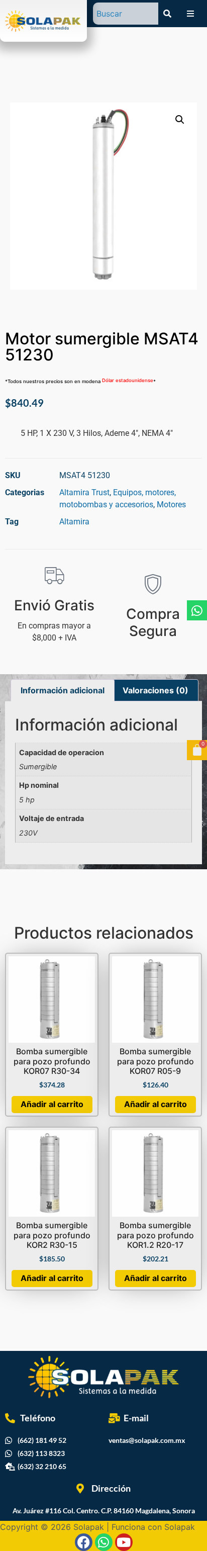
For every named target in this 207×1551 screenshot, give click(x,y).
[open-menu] (190, 14)
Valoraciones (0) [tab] (155, 690)
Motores (171, 504)
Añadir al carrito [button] (52, 1104)
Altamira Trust (84, 492)
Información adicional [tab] (63, 690)
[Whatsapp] (197, 610)
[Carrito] (197, 750)
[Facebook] (83, 1542)
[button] (180, 120)
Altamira (74, 521)
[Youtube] (124, 1542)
